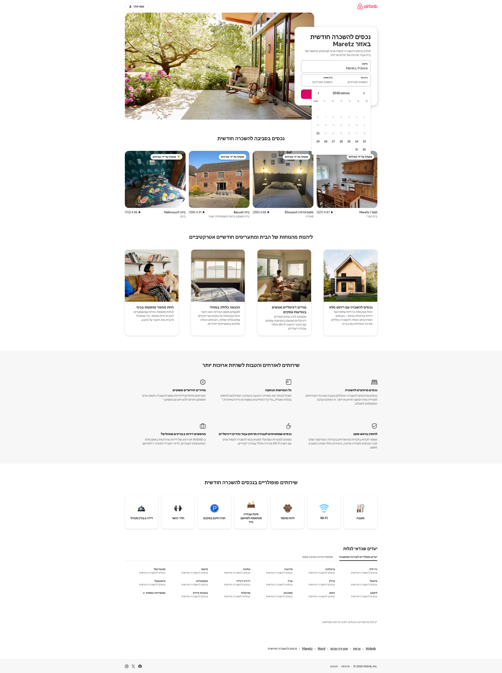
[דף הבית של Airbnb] (367, 6)
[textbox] (353, 82)
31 (356, 149)
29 (318, 141)
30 (364, 149)
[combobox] (336, 68)
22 (318, 133)
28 (325, 141)
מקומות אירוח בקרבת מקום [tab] (317, 557)
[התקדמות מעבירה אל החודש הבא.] (318, 93)
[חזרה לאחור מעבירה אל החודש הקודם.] (364, 93)
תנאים (334, 666)
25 (349, 141)
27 (333, 141)
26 (341, 141)
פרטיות (345, 666)
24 (356, 141)
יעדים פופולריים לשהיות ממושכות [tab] (358, 557)
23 (364, 141)
